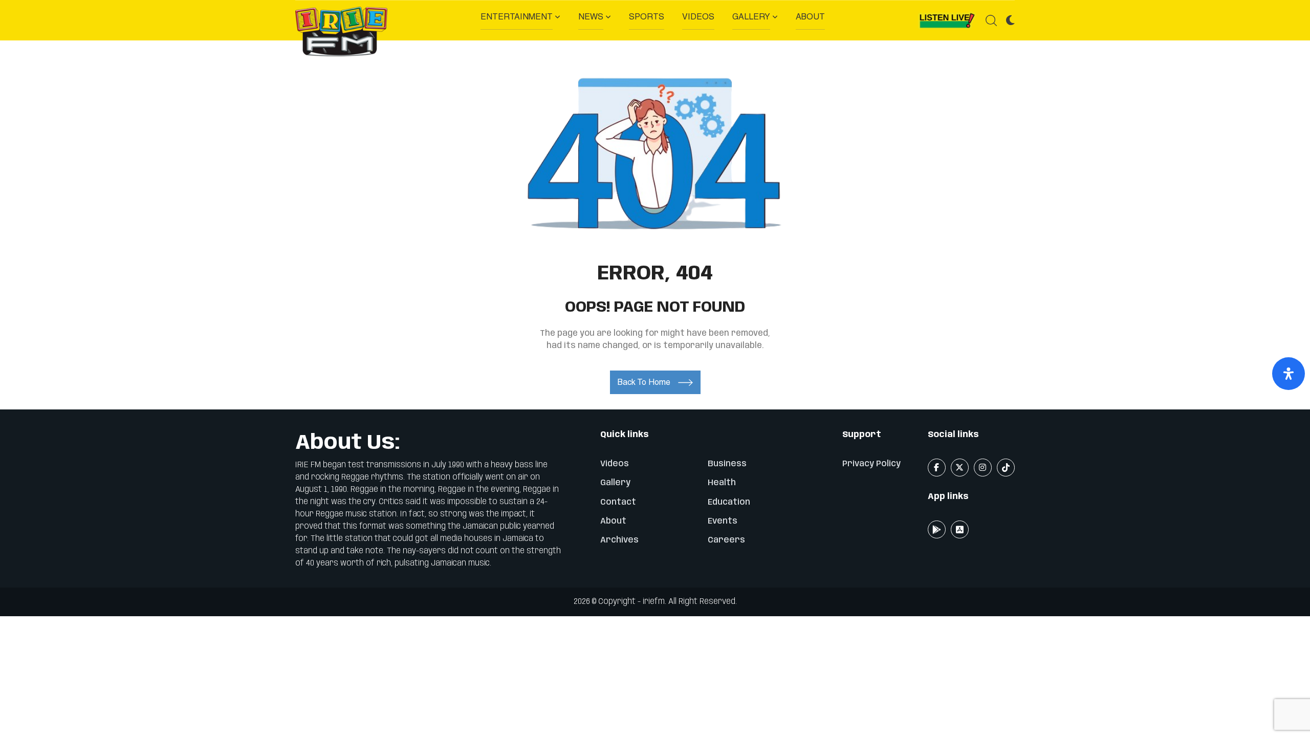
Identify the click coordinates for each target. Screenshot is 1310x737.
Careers (726, 540)
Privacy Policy (871, 464)
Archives (619, 540)
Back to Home (644, 382)
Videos (698, 16)
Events (722, 521)
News (590, 16)
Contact (618, 502)
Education (729, 502)
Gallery (751, 16)
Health (722, 483)
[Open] (1288, 373)
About (810, 16)
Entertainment (517, 16)
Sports (646, 16)
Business (727, 464)
